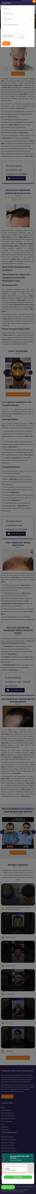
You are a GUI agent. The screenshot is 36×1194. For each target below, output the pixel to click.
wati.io (18, 1181)
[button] (18, 1177)
